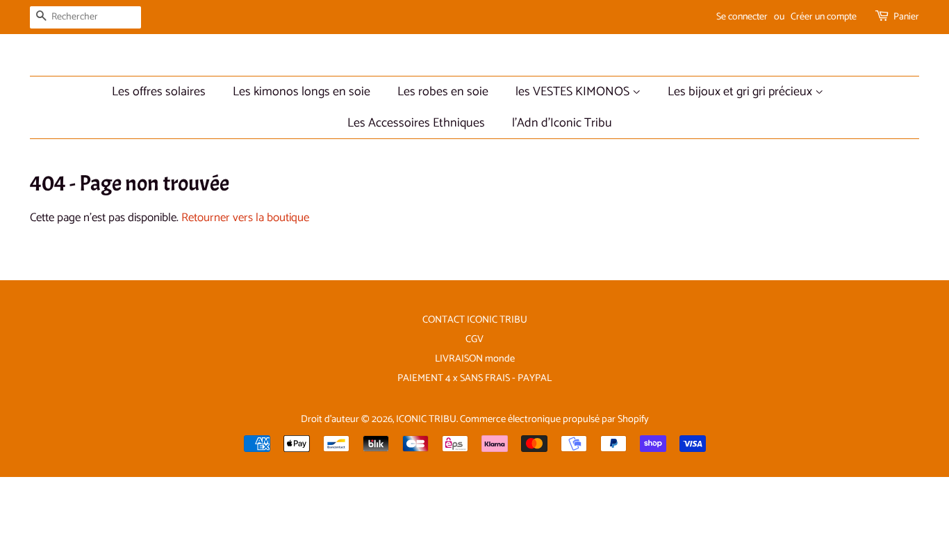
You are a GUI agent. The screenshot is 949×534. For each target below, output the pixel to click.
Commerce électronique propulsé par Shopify (554, 419)
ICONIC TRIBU (426, 419)
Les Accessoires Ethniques (416, 123)
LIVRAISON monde (475, 358)
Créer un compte (824, 17)
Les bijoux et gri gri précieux (741, 91)
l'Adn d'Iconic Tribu (562, 123)
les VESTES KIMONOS (573, 91)
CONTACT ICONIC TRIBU (474, 320)
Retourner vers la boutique (245, 217)
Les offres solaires (159, 91)
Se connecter (742, 17)
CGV (474, 339)
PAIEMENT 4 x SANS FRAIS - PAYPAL (474, 378)
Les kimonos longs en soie (301, 91)
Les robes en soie (442, 91)
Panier (906, 17)
